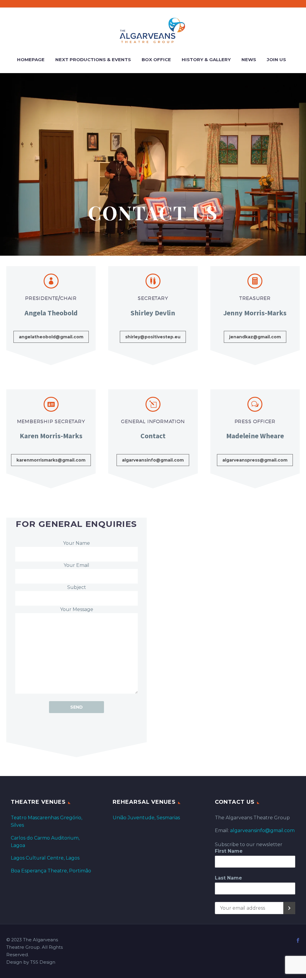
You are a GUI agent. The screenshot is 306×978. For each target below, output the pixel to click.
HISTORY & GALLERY (206, 59)
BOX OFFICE (156, 59)
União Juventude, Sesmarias (146, 817)
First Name (229, 851)
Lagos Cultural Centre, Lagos (45, 858)
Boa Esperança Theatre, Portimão (51, 871)
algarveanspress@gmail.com (254, 460)
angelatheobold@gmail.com (51, 337)
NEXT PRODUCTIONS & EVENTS (93, 59)
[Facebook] (298, 940)
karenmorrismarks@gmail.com (50, 460)
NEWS (248, 59)
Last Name (228, 878)
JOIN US (276, 59)
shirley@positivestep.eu (152, 337)
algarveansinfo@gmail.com (153, 460)
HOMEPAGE (31, 59)
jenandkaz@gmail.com (255, 337)
